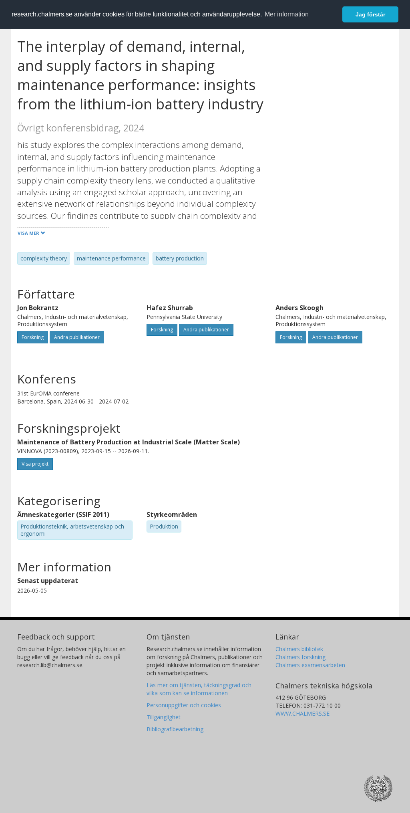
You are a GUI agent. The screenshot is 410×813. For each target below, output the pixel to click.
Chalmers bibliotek (299, 649)
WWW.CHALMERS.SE (302, 713)
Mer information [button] (287, 14)
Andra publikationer (77, 337)
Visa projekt (35, 463)
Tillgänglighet (164, 717)
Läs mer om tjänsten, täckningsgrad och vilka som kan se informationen (199, 689)
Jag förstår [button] (370, 14)
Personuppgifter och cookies (184, 705)
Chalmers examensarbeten (310, 665)
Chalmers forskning (300, 657)
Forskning (33, 337)
